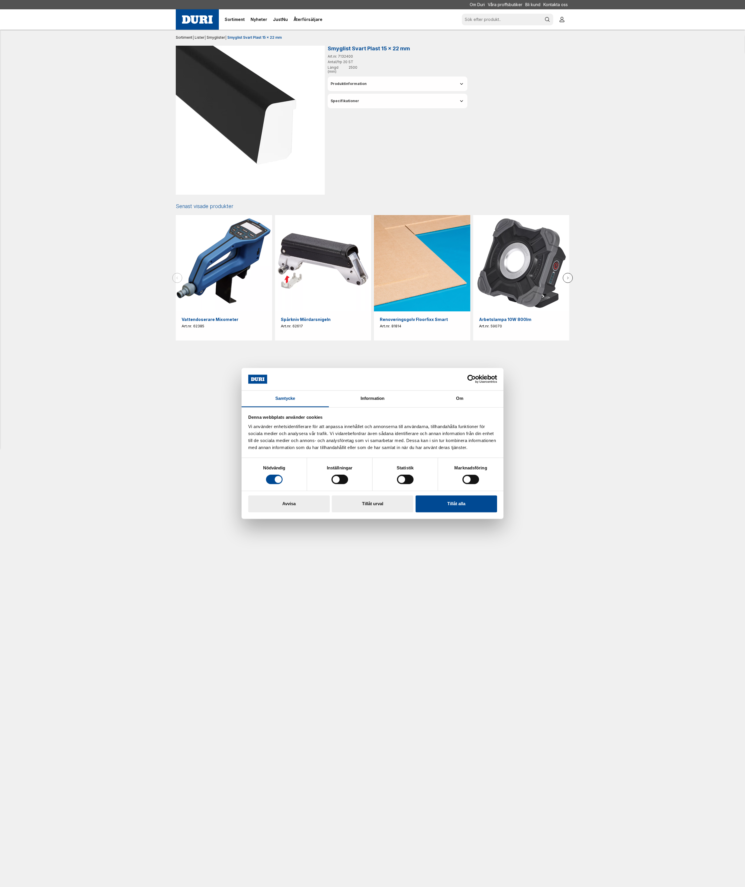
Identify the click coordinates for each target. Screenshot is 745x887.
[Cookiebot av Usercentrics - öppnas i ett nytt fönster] (471, 379)
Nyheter (259, 19)
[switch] (339, 479)
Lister (199, 37)
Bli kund (532, 4)
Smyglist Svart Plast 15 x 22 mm (254, 37)
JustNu (280, 19)
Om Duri (477, 4)
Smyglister (216, 37)
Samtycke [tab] (285, 398)
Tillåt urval (372, 503)
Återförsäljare (308, 19)
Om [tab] (459, 398)
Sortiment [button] (235, 19)
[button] (397, 84)
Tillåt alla (456, 503)
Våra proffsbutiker (505, 4)
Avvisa (289, 503)
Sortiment (184, 37)
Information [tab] (372, 398)
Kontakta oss (555, 4)
